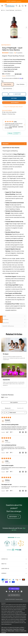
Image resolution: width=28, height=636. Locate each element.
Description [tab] (6, 143)
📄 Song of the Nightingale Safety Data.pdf (13, 106)
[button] (2, 5)
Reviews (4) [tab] (7, 408)
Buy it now (14, 98)
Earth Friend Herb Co (6, 44)
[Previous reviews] (3, 125)
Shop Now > (18, 1)
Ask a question (14, 402)
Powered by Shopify (19, 599)
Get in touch (13, 516)
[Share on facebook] (20, 432)
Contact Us (17, 630)
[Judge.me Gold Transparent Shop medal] (21, 543)
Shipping (4, 75)
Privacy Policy (16, 629)
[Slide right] (26, 27)
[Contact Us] (22, 5)
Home (4, 10)
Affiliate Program (11, 630)
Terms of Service (9, 629)
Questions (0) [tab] (20, 408)
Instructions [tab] (6, 322)
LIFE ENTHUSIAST (11, 599)
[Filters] (6, 412)
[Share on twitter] (23, 432)
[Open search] (2, 412)
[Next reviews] (25, 125)
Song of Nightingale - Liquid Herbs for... (14, 10)
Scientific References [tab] (8, 326)
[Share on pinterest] (26, 432)
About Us (3, 629)
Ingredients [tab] (5, 319)
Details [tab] (4, 316)
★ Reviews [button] (1, 319)
